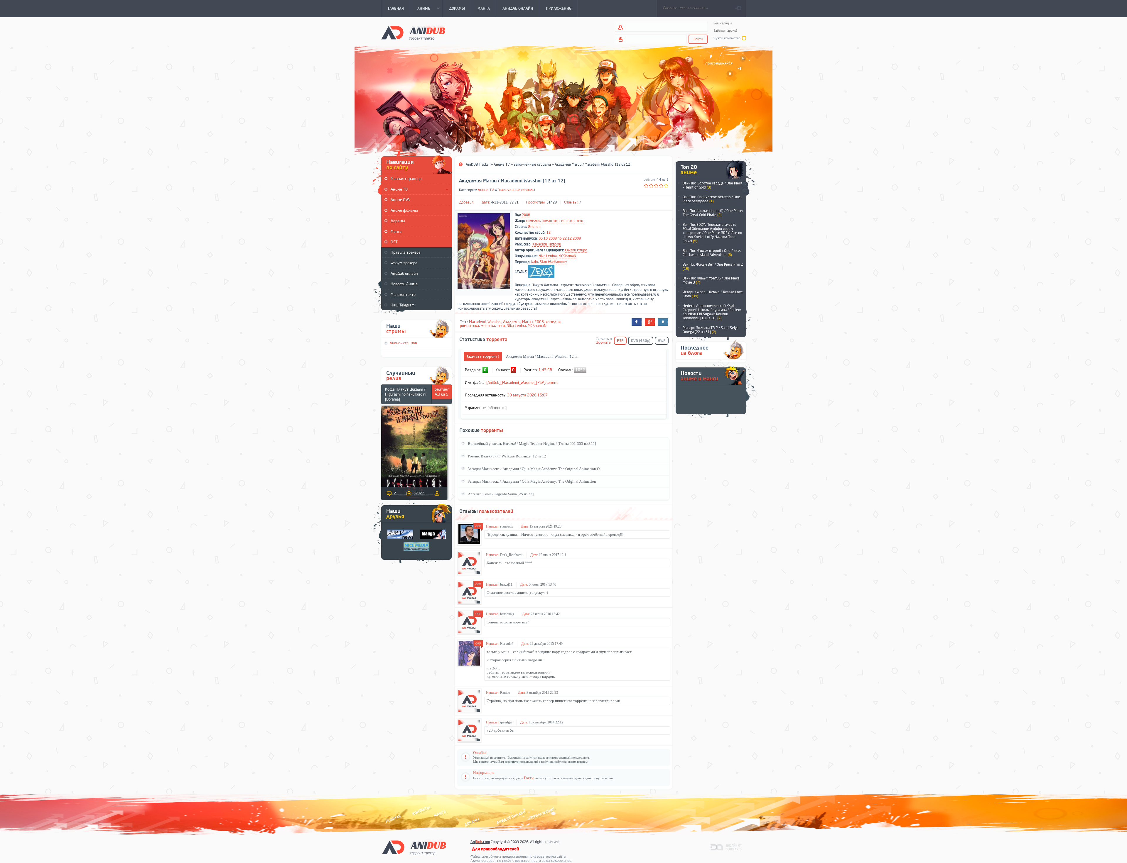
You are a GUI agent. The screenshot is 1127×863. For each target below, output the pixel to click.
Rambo (505, 693)
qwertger (506, 722)
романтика (550, 221)
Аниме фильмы (404, 210)
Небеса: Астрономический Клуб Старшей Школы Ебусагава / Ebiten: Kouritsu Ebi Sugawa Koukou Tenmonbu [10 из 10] (712, 312)
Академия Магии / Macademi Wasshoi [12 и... (542, 356)
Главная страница (406, 179)
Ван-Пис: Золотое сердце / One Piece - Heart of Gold (713, 185)
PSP (620, 341)
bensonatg (507, 614)
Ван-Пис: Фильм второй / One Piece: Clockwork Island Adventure (712, 253)
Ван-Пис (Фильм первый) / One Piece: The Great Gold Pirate (713, 213)
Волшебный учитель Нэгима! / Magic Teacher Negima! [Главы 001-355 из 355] (532, 443)
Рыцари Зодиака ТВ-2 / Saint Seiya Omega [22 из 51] (710, 330)
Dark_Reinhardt (511, 555)
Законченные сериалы (516, 190)
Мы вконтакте (403, 294)
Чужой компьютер (726, 38)
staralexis (506, 526)
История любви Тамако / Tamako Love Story (713, 294)
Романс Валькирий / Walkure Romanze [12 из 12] (507, 456)
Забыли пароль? (725, 30)
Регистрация (722, 23)
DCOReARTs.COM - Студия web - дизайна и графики (726, 846)
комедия (533, 221)
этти (579, 221)
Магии (527, 322)
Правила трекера (406, 252)
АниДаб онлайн (404, 273)
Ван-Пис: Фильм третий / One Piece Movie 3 (711, 280)
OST (394, 242)
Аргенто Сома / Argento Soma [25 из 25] (501, 494)
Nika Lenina (548, 256)
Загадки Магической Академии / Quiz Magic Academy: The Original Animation (532, 481)
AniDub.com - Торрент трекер (413, 32)
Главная (393, 818)
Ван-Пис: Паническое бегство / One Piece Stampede (711, 199)
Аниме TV (486, 190)
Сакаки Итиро (576, 250)
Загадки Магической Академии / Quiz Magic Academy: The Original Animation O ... (535, 469)
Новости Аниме (404, 284)
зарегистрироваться (519, 761)
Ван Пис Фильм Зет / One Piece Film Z (713, 266)
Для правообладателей (495, 849)
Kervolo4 (506, 644)
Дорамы (398, 221)
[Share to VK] (663, 322)
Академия (511, 322)
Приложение (542, 813)
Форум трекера (404, 263)
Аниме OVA (400, 200)
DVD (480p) (640, 341)
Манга (396, 231)
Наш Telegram (402, 305)
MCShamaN (567, 256)
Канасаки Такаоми (546, 244)
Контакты (421, 811)
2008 (526, 215)
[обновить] (497, 408)
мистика (567, 221)
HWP (662, 341)
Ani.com (480, 842)
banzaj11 (506, 584)
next (744, 184)
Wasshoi (494, 322)
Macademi (477, 322)
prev (744, 191)
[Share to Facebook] (637, 322)
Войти (698, 39)
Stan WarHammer (553, 262)
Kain (534, 262)
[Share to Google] (650, 322)
